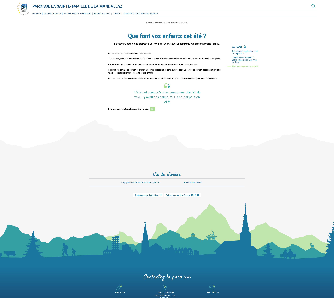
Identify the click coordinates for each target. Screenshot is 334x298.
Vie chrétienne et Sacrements (77, 13)
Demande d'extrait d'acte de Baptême (141, 13)
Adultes (116, 13)
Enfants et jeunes (102, 13)
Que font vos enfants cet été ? (175, 23)
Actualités (157, 23)
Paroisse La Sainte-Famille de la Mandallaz (77, 6)
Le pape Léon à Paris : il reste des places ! (140, 182)
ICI (152, 109)
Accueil (149, 23)
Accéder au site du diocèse (146, 195)
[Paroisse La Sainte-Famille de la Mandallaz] (23, 8)
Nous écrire (120, 292)
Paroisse (36, 13)
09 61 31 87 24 (213, 292)
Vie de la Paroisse (52, 13)
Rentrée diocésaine (193, 182)
